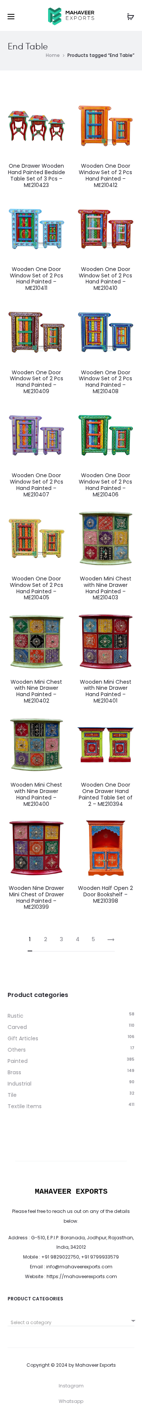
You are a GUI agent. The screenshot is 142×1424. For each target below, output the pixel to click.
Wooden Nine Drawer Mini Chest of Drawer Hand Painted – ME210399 (36, 897)
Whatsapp (71, 1401)
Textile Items (25, 1106)
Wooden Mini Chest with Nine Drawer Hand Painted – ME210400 (36, 794)
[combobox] (71, 1319)
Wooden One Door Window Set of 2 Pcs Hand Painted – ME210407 (36, 485)
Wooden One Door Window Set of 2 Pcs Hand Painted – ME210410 (105, 278)
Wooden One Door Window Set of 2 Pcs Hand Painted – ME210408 (105, 382)
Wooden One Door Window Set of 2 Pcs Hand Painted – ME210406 (105, 485)
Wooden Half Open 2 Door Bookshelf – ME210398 (105, 894)
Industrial (19, 1083)
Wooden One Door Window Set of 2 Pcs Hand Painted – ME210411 (36, 278)
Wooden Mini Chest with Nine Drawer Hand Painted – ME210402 (36, 691)
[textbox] (71, 1322)
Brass (14, 1072)
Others (17, 1049)
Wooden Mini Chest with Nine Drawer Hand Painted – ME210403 (105, 588)
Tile (12, 1095)
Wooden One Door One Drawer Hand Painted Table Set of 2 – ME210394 (106, 794)
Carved (17, 1027)
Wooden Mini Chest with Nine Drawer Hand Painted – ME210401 (105, 691)
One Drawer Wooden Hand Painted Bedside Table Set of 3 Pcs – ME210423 (36, 175)
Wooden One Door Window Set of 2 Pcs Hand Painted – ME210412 (105, 175)
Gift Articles (23, 1038)
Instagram (71, 1386)
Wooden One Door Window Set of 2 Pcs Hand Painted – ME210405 (36, 588)
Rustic (15, 1016)
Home (53, 55)
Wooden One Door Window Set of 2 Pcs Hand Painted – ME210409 (36, 382)
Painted (18, 1061)
